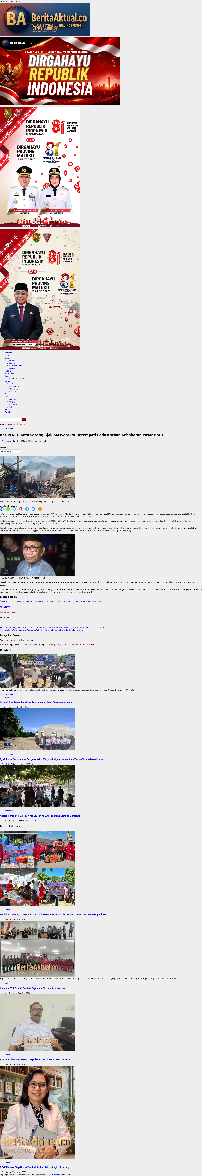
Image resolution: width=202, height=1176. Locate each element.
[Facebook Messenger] (35, 509)
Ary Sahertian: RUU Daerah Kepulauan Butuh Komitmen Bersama (35, 1059)
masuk (13, 640)
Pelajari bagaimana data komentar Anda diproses (72, 644)
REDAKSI (8, 409)
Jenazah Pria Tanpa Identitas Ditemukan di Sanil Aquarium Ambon (36, 701)
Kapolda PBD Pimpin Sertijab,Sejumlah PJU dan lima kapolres (33, 988)
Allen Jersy (6, 441)
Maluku (12, 360)
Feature (8, 396)
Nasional (13, 368)
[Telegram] (28, 509)
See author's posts (8, 612)
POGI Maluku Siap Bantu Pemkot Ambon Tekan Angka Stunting (34, 1167)
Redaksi (5, 764)
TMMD (8, 412)
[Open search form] (0, 416)
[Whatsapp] (9, 509)
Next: (41, 630)
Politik (7, 394)
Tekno (12, 407)
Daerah (8, 358)
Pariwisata (14, 404)
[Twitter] (16, 509)
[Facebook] (3, 509)
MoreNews (55, 1174)
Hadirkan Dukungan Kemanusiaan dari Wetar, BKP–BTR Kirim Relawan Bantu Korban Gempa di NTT (53, 914)
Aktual (7, 381)
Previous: (54, 627)
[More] (41, 509)
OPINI (12, 402)
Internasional (10, 373)
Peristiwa (13, 391)
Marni (4, 820)
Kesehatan (14, 386)
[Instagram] (22, 509)
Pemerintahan (15, 365)
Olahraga (13, 389)
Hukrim (8, 371)
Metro (7, 355)
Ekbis (7, 376)
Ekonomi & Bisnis (17, 378)
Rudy (4, 707)
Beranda (8, 352)
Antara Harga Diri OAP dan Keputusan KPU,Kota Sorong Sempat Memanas (40, 815)
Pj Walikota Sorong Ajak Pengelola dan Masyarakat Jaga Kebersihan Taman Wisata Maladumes (51, 759)
